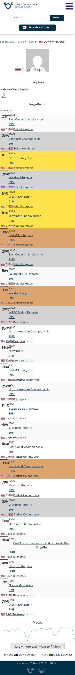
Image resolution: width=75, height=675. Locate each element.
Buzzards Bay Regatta (24, 408)
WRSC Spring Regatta (23, 312)
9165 (12, 471)
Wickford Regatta (20, 177)
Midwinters (16, 351)
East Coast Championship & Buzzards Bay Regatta (41, 545)
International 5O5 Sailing (32, 670)
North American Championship (29, 331)
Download (6, 110)
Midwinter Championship (25, 216)
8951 (12, 143)
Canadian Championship (25, 139)
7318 (11, 609)
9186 (12, 201)
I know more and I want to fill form (38, 646)
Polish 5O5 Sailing (43, 670)
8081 (12, 552)
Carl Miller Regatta (21, 235)
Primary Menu (69, 6)
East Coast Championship (26, 119)
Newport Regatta (20, 158)
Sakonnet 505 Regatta (24, 274)
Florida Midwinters (21, 585)
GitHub (53, 663)
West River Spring (20, 196)
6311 (11, 590)
